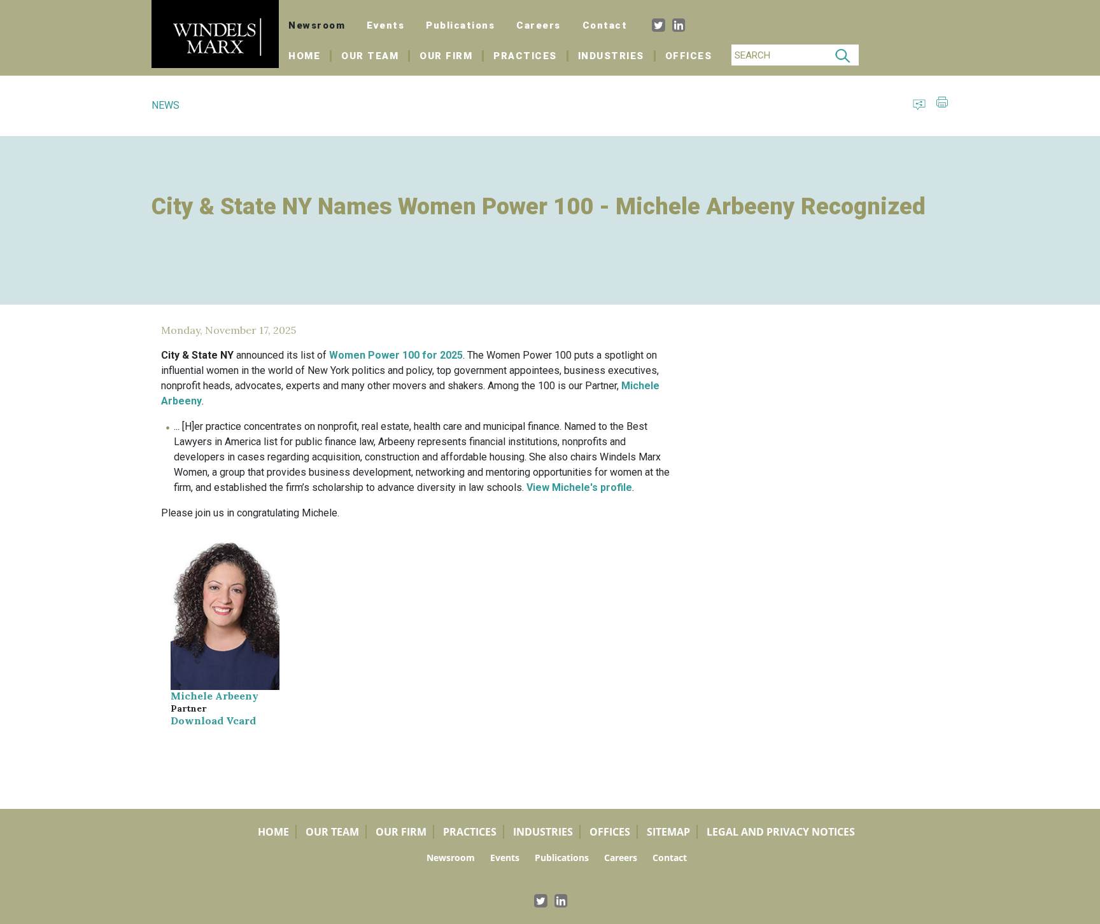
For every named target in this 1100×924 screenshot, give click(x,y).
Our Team (369, 56)
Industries (611, 56)
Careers (538, 25)
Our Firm (446, 56)
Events (385, 25)
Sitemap (668, 832)
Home (310, 56)
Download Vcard (213, 720)
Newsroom (316, 25)
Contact (605, 25)
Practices (525, 56)
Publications (460, 25)
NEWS (166, 105)
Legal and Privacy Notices (781, 832)
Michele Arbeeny (214, 695)
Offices (688, 56)
